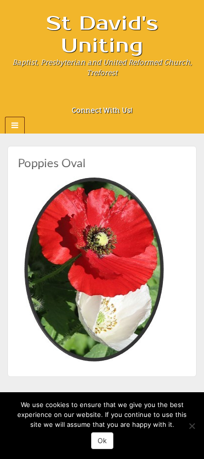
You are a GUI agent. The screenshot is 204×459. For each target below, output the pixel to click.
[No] (192, 426)
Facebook (89, 96)
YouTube (129, 96)
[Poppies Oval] (93, 268)
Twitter (115, 96)
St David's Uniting (102, 34)
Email (75, 96)
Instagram (102, 96)
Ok (102, 440)
